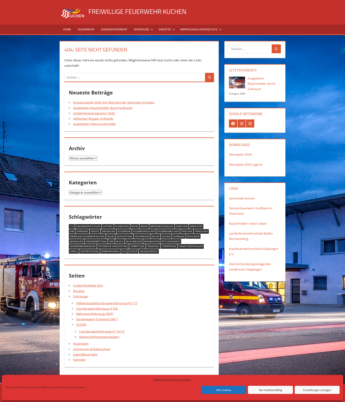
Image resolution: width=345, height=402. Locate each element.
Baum (135, 226)
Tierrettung (137, 246)
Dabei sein (181, 226)
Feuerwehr (86, 29)
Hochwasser (142, 236)
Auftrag (108, 226)
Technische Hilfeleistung (113, 246)
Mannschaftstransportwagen (99, 337)
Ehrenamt (82, 231)
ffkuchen (186, 231)
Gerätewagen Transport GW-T (97, 319)
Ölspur (133, 251)
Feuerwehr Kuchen (144, 231)
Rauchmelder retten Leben (248, 223)
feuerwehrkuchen (168, 231)
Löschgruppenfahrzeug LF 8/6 (97, 308)
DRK (72, 231)
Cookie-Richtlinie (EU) (88, 285)
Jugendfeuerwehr (114, 29)
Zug (124, 251)
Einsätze (165, 29)
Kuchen (166, 236)
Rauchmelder (134, 241)
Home (67, 29)
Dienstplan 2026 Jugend (245, 164)
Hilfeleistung (124, 236)
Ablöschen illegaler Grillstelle (93, 119)
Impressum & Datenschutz (199, 29)
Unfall (74, 251)
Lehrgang (179, 236)
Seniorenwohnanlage (83, 246)
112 (72, 226)
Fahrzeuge (141, 29)
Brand (144, 226)
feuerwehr (124, 231)
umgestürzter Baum (191, 246)
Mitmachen (76, 241)
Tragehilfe (153, 246)
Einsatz (95, 231)
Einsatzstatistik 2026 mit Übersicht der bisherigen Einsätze (113, 102)
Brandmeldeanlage (161, 226)
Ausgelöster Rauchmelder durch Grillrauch (102, 108)
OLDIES (81, 324)
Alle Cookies (223, 390)
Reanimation (151, 241)
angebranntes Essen (88, 226)
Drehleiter (196, 226)
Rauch (119, 241)
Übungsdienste (149, 251)
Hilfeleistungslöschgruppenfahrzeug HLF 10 (106, 303)
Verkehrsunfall (110, 251)
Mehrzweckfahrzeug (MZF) (94, 314)
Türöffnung (169, 246)
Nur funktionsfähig (270, 390)
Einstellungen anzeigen (317, 390)
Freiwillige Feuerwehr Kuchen (137, 11)
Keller (155, 236)
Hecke (110, 236)
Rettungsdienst (170, 241)
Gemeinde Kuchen (242, 198)
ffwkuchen (201, 231)
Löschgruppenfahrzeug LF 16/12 (102, 331)
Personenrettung (96, 241)
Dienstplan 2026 (240, 154)
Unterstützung (89, 251)
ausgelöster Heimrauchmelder (94, 124)
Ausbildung (122, 226)
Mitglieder (193, 236)
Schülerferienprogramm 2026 (94, 113)
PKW (111, 241)
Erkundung (108, 231)
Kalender (79, 360)
